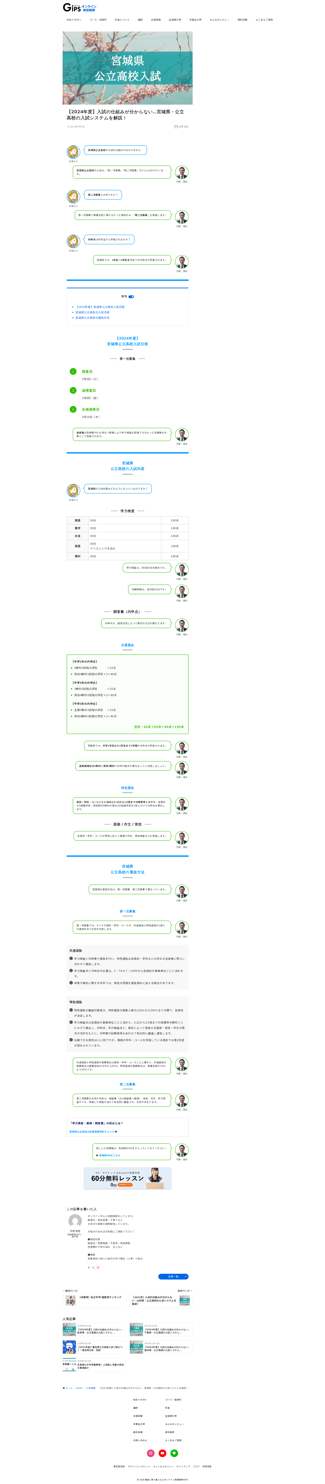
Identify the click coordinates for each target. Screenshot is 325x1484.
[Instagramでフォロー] (98, 1267)
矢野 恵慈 (184, 126)
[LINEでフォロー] (174, 1453)
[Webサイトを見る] (89, 1267)
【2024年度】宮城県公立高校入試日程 (100, 307)
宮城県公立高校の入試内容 (92, 312)
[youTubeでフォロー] (162, 1453)
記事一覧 (173, 1276)
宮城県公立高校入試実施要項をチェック (91, 1131)
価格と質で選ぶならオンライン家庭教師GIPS (166, 1479)
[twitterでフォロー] (93, 1267)
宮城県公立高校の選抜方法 (92, 318)
